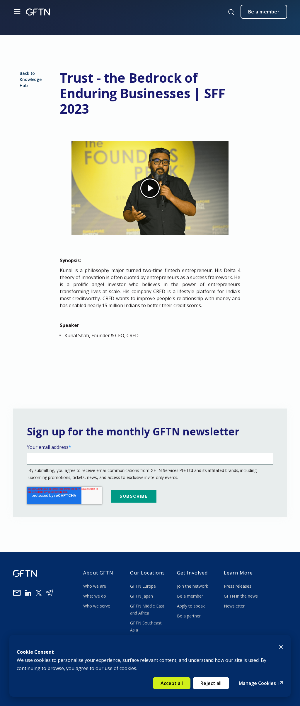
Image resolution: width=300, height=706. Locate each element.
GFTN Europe (143, 586)
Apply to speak (191, 606)
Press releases (237, 586)
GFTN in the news (241, 596)
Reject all (210, 683)
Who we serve (96, 606)
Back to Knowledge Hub (31, 79)
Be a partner (189, 616)
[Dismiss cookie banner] (281, 646)
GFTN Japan (142, 596)
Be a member (190, 596)
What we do (95, 596)
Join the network (192, 586)
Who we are (95, 586)
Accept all (172, 683)
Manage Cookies (257, 683)
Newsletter (234, 606)
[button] (150, 348)
